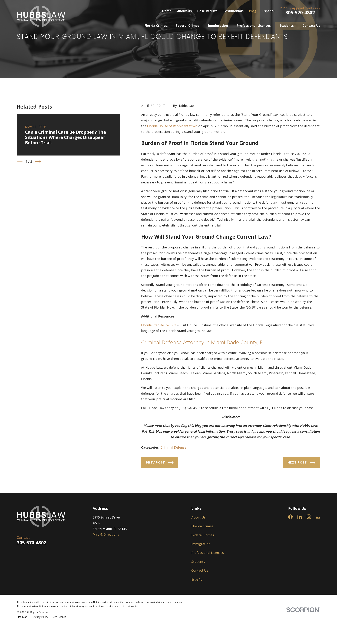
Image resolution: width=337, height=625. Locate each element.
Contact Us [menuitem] (311, 25)
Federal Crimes (202, 535)
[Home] (41, 16)
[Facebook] (290, 516)
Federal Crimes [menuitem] (187, 25)
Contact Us (199, 570)
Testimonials (233, 11)
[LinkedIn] (299, 516)
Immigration (200, 544)
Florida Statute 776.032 (158, 325)
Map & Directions (106, 534)
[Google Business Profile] (318, 516)
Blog (252, 11)
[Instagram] (309, 516)
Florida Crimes (202, 526)
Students (198, 561)
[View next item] (38, 161)
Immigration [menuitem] (218, 25)
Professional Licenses (207, 552)
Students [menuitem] (286, 25)
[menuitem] (22, 616)
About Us (184, 11)
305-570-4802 (300, 12)
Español (268, 11)
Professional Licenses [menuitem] (254, 25)
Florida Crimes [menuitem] (155, 25)
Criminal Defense (173, 447)
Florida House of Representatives (172, 126)
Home (166, 11)
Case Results (207, 11)
